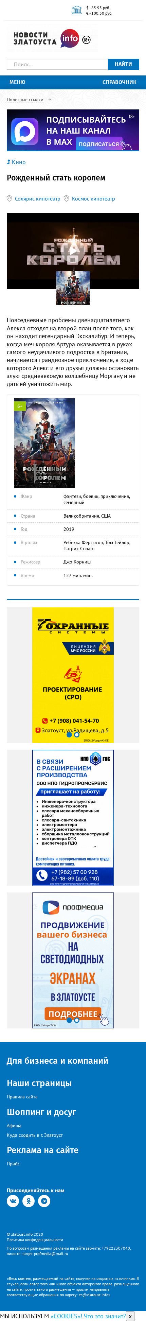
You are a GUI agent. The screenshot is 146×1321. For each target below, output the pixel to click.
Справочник (119, 82)
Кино (19, 162)
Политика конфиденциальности (35, 1239)
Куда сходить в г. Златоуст (35, 1135)
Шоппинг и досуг (41, 1112)
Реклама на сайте (42, 1150)
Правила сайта (22, 1097)
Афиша (14, 1126)
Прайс (13, 1164)
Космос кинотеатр (93, 198)
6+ (19, 406)
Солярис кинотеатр (37, 198)
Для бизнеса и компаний (57, 1061)
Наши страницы (39, 1083)
